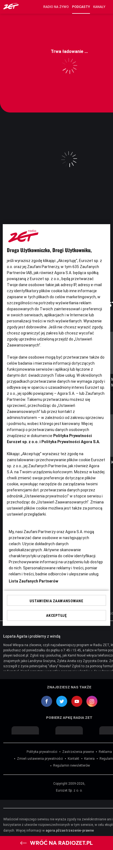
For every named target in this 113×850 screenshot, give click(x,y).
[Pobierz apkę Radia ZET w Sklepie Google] (69, 730)
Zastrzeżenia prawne (78, 752)
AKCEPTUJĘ (56, 615)
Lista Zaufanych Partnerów (33, 581)
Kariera (89, 759)
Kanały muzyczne (99, 7)
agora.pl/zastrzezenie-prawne (70, 830)
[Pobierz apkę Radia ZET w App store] (25, 730)
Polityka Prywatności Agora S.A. (70, 442)
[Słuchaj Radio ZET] (11, 7)
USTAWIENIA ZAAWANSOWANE (56, 601)
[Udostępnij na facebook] (46, 701)
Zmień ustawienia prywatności (40, 759)
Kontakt (73, 759)
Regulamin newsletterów (71, 765)
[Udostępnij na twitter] (61, 701)
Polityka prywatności (42, 752)
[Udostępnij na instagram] (91, 701)
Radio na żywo (56, 7)
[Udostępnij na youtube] (76, 701)
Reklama (105, 752)
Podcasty (81, 7)
